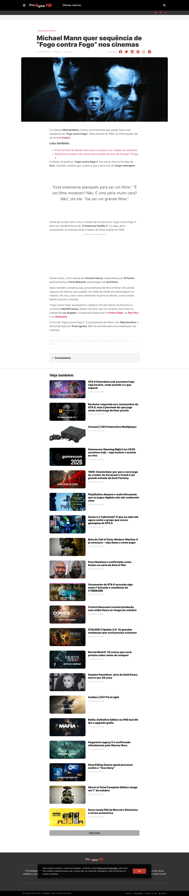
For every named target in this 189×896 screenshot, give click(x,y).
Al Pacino (54, 341)
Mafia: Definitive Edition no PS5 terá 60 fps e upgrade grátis (113, 721)
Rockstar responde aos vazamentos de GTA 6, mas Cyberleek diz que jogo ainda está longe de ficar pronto (113, 407)
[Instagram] (165, 13)
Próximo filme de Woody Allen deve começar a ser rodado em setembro (96, 150)
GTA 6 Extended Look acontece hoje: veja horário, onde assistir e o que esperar (111, 384)
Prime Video (116, 312)
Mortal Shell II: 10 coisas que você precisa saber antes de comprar (110, 654)
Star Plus (133, 312)
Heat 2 (95, 341)
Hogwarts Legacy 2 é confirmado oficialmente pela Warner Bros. (109, 744)
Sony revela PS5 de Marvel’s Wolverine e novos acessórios (113, 811)
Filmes (63, 341)
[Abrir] (24, 5)
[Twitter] (160, 13)
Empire (66, 137)
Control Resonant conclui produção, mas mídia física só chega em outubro (112, 609)
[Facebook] (155, 13)
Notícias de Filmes (47, 30)
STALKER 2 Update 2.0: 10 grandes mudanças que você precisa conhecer (112, 631)
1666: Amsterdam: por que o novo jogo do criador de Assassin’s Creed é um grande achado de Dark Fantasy (113, 475)
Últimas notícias (71, 5)
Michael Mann (106, 341)
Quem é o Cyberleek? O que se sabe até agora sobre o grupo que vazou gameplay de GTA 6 (113, 520)
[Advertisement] (94, 254)
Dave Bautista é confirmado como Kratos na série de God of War (110, 563)
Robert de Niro (121, 341)
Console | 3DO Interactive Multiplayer (112, 426)
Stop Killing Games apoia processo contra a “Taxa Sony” (110, 766)
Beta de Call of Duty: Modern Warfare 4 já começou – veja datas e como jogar (113, 541)
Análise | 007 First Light (103, 697)
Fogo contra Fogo (76, 341)
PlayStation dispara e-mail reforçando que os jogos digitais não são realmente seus (113, 497)
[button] (164, 5)
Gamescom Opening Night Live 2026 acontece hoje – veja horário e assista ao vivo (112, 452)
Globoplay (61, 316)
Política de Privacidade (107, 868)
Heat (88, 341)
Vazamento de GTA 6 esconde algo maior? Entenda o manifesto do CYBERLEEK (110, 587)
